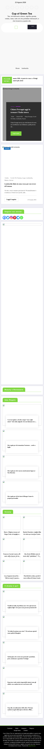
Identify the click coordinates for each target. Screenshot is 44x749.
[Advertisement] (22, 42)
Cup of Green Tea (22, 13)
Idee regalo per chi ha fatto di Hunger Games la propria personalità (20, 497)
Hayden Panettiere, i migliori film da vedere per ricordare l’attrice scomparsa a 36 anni (32, 533)
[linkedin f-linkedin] (31, 7)
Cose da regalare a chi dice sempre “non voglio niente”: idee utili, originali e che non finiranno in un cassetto (21, 421)
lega (23, 178)
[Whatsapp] (21, 217)
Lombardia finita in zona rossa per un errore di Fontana (20, 185)
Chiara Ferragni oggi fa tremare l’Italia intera (20, 110)
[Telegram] (18, 217)
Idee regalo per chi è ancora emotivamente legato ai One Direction (21, 471)
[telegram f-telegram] (22, 7)
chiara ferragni (28, 116)
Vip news (13, 106)
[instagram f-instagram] (17, 7)
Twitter (16, 728)
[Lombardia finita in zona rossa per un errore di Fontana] (11, 147)
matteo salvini (8, 180)
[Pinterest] (14, 217)
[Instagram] (11, 217)
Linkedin (25, 730)
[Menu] (16, 27)
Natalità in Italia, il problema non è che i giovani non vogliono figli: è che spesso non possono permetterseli (21, 606)
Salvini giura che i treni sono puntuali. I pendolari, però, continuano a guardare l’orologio (21, 657)
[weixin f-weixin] (26, 7)
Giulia (12, 116)
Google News (17, 730)
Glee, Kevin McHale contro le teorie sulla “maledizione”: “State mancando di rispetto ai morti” (32, 555)
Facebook (9, 728)
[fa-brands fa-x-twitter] (12, 7)
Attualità (7, 148)
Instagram (23, 728)
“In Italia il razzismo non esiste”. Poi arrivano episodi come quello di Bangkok (22, 632)
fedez (13, 118)
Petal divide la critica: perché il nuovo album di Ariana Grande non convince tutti (32, 577)
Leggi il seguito (16, 133)
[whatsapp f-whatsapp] (36, 7)
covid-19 (13, 178)
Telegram (31, 728)
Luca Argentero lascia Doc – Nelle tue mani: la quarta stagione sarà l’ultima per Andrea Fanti (11, 577)
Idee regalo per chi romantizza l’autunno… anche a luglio (21, 446)
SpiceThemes (32, 746)
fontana (19, 178)
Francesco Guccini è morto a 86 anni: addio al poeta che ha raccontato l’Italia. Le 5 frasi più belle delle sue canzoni (12, 555)
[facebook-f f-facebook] (7, 7)
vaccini (24, 118)
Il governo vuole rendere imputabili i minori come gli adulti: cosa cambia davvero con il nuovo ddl (21, 683)
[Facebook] (4, 217)
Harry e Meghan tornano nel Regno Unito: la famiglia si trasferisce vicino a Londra (12, 533)
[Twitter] (8, 217)
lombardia (18, 118)
